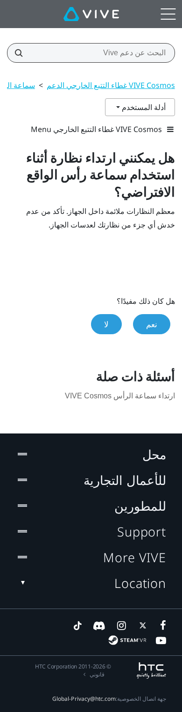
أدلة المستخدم (143, 107)
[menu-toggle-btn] (168, 14)
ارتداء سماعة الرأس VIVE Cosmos (120, 396)
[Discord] (99, 625)
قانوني (97, 674)
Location (140, 583)
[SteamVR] (127, 640)
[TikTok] (77, 625)
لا (106, 324)
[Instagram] (121, 625)
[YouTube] (161, 640)
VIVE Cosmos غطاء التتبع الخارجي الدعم (111, 85)
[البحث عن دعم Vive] (21, 53)
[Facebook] (161, 625)
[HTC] (151, 670)
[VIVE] (91, 14)
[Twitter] (141, 625)
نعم (151, 324)
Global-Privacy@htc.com (84, 699)
